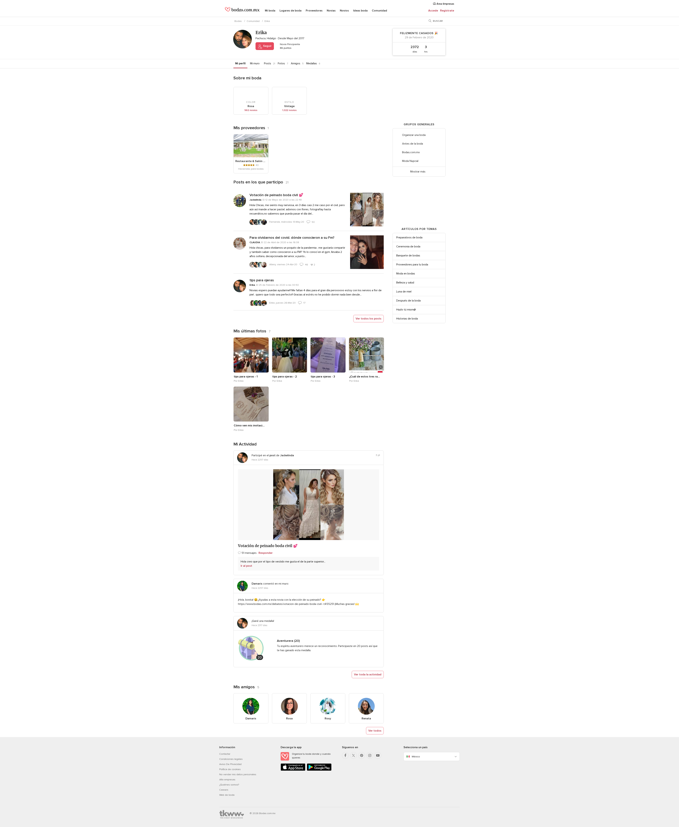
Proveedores (314, 10)
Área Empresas (445, 3)
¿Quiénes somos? (229, 784)
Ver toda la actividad (367, 674)
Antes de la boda (412, 143)
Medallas (311, 63)
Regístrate (447, 10)
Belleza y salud (405, 282)
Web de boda (226, 794)
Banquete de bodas (408, 255)
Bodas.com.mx (411, 152)
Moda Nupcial (410, 161)
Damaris (250, 718)
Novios (344, 10)
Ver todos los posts (368, 318)
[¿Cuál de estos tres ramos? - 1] (366, 355)
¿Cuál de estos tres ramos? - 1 (364, 376)
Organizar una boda (414, 135)
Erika (252, 284)
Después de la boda (408, 300)
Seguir (267, 46)
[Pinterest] (361, 755)
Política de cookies (230, 769)
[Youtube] (378, 755)
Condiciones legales (231, 759)
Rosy (328, 718)
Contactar (224, 753)
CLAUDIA (254, 242)
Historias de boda (407, 318)
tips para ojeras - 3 (323, 376)
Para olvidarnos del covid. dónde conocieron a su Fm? (291, 238)
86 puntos (285, 47)
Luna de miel (403, 291)
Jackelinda (255, 199)
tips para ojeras (261, 280)
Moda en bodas (405, 273)
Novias (331, 10)
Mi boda (270, 10)
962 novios (250, 110)
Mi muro (255, 63)
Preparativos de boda (409, 237)
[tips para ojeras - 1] (251, 355)
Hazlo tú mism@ (406, 309)
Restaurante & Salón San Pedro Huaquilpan (250, 161)
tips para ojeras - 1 (246, 376)
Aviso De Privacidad (230, 764)
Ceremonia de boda (408, 246)
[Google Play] (319, 770)
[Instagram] (369, 755)
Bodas (238, 21)
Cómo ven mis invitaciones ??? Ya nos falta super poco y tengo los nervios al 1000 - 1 (249, 425)
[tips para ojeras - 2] (289, 355)
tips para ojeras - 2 (284, 376)
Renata (366, 718)
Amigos (295, 63)
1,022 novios (289, 110)
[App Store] (293, 770)
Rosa (289, 718)
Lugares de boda (290, 10)
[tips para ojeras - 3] (328, 355)
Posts (267, 63)
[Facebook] (345, 755)
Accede (433, 10)
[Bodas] (242, 10)
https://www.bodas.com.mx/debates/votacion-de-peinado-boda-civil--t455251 (286, 604)
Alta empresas (227, 779)
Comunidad (379, 10)
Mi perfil (240, 63)
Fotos (281, 63)
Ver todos (374, 730)
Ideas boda (360, 10)
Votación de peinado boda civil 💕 (276, 195)
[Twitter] (353, 755)
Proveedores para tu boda (412, 264)
